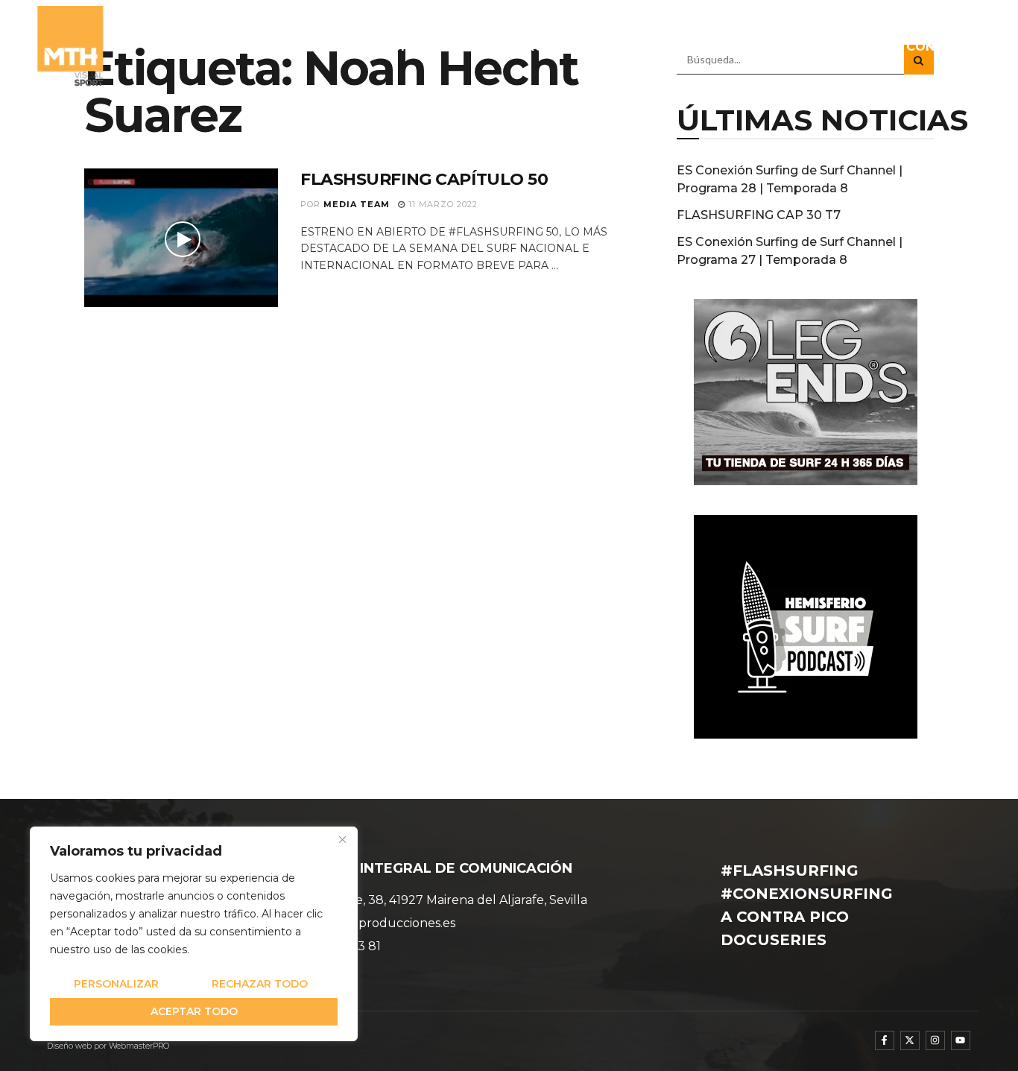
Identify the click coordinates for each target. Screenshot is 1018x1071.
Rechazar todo (260, 984)
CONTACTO (943, 47)
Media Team (356, 204)
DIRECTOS (857, 47)
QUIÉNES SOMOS (304, 47)
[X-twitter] (910, 1040)
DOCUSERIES (767, 47)
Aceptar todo (194, 1011)
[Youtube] (960, 1040)
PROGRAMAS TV (570, 47)
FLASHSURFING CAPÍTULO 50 (424, 179)
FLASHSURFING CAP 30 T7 (759, 215)
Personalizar (116, 984)
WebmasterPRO (139, 1046)
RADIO (674, 47)
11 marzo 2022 (441, 204)
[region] (194, 934)
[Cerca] (342, 839)
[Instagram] (935, 1040)
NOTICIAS (471, 47)
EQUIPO (398, 47)
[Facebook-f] (884, 1040)
